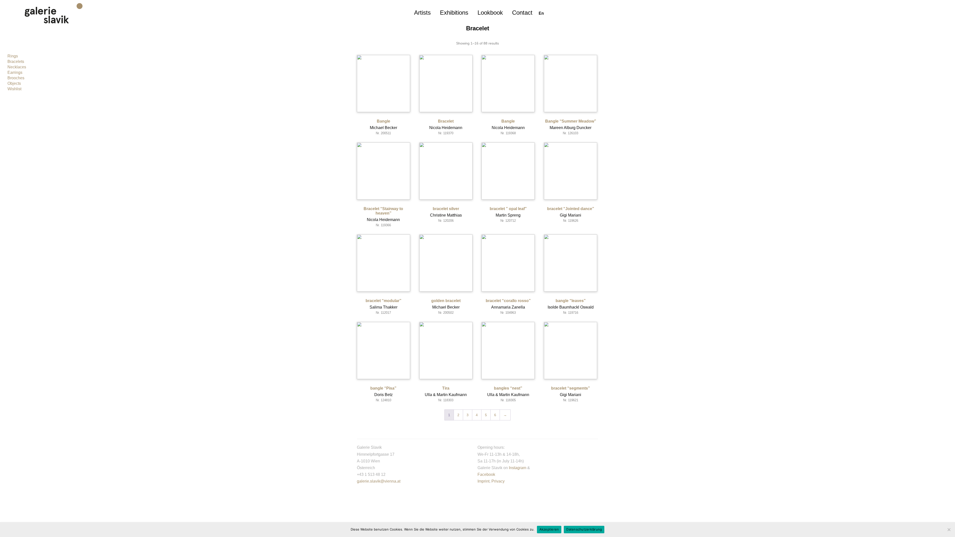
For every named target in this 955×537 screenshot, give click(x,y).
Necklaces (16, 67)
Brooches (15, 78)
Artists (422, 12)
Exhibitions (454, 12)
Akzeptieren (549, 529)
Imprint (483, 481)
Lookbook (490, 12)
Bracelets (15, 61)
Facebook (486, 474)
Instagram (517, 468)
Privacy (498, 481)
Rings (12, 56)
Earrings (14, 72)
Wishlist (14, 89)
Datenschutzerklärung (584, 529)
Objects (14, 83)
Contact (522, 12)
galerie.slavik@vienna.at (378, 481)
